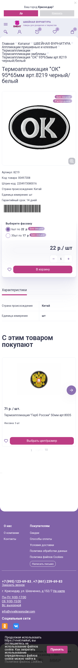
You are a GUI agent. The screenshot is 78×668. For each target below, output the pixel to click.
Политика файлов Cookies (46, 557)
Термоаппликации (16, 50)
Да (21, 13)
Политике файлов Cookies (23, 661)
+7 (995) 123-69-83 (16, 581)
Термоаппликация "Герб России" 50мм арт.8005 (37, 415)
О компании (11, 533)
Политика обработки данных (48, 551)
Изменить (57, 13)
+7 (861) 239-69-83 (47, 581)
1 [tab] (31, 450)
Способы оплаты (41, 539)
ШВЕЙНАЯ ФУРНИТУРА (52, 43)
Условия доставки (42, 545)
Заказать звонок (13, 585)
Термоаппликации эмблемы (24, 54)
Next (71, 390)
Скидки (34, 533)
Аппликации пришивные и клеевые (29, 47)
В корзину (43, 269)
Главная (8, 43)
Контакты (10, 539)
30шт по (20, 235)
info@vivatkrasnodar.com (18, 611)
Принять (57, 649)
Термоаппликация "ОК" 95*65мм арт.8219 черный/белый (34, 59)
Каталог (24, 43)
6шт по (19, 229)
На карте (59, 591)
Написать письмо (43, 563)
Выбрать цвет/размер (42, 440)
